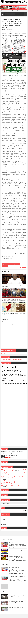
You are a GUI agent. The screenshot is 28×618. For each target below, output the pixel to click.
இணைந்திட (3, 353)
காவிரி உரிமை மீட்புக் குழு (11, 264)
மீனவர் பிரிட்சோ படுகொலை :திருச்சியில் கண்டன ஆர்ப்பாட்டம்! (16, 608)
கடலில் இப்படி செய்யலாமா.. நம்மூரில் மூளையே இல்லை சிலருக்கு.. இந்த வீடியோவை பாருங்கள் (12, 481)
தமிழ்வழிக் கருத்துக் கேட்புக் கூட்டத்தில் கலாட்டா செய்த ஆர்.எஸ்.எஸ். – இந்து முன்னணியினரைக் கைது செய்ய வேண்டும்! (13, 300)
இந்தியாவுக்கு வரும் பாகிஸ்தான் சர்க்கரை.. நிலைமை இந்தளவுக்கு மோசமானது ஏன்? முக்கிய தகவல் (12, 484)
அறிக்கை (4, 264)
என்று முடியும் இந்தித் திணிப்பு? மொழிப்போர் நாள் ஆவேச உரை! (17, 602)
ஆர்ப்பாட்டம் (4, 519)
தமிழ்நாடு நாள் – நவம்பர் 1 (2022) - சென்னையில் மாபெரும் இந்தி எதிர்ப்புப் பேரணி (13, 314)
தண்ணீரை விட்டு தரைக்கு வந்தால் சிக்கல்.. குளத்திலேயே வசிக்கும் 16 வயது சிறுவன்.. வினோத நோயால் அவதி (13, 473)
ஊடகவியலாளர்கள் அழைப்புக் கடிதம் (16, 550)
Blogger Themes (20, 616)
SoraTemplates (12, 616)
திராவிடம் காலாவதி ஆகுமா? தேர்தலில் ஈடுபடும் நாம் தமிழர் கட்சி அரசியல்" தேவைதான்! (13, 285)
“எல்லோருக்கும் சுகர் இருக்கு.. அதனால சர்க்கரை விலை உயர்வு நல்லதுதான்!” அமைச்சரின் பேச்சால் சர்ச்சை (13, 477)
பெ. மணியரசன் (5, 265)
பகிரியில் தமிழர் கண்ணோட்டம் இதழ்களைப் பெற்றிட (11, 359)
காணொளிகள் (4, 521)
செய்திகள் (18, 264)
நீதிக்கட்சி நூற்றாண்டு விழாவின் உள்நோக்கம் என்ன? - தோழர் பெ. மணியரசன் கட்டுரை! (17, 595)
